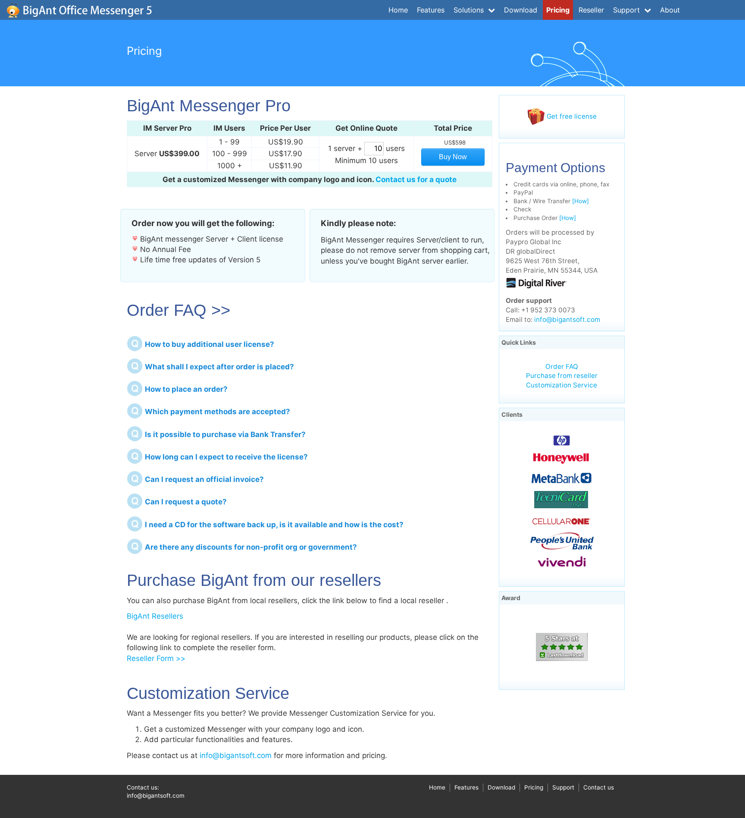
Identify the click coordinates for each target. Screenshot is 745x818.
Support (627, 10)
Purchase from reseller (562, 375)
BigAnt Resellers (155, 616)
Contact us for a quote (416, 179)
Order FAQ (561, 366)
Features (430, 10)
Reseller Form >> (156, 658)
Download (520, 10)
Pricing (558, 10)
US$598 (455, 142)
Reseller (591, 10)
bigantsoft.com (79, 10)
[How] (580, 201)
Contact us (598, 787)
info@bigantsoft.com (236, 755)
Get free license (571, 116)
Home (398, 10)
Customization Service (561, 385)
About (670, 10)
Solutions (470, 10)
